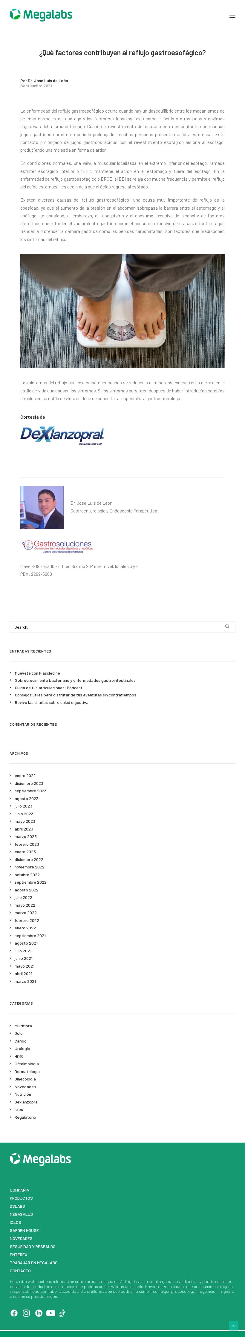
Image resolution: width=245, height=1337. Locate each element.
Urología (22, 1048)
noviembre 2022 (30, 866)
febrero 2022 (27, 920)
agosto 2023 (27, 798)
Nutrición (23, 1094)
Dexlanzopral (27, 1101)
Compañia (19, 1189)
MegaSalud (21, 1214)
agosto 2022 (27, 889)
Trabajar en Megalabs (34, 1262)
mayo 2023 (25, 821)
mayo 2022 (25, 905)
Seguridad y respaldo (33, 1246)
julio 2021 (23, 950)
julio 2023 (23, 805)
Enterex (18, 1254)
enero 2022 (25, 927)
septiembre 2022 (31, 882)
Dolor (19, 1033)
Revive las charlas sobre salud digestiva (51, 702)
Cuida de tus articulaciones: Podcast (48, 687)
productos (96, 1281)
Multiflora (23, 1025)
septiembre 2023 (31, 790)
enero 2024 (25, 775)
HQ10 (19, 1056)
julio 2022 (23, 897)
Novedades (25, 1086)
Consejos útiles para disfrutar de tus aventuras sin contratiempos (75, 694)
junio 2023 (24, 813)
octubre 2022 (27, 874)
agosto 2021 (26, 942)
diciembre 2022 (29, 859)
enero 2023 (25, 851)
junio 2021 (24, 958)
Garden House (24, 1230)
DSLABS (17, 1206)
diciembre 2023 (29, 783)
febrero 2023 (27, 844)
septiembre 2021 (30, 935)
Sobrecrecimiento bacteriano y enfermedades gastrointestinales (75, 680)
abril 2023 (24, 828)
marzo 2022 (26, 912)
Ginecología (25, 1078)
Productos (21, 1198)
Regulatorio (25, 1117)
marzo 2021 (25, 981)
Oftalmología (27, 1063)
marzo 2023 (26, 836)
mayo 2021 (24, 965)
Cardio (21, 1040)
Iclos (19, 1109)
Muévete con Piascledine (37, 673)
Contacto (20, 1270)
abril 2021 (23, 973)
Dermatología (27, 1071)
